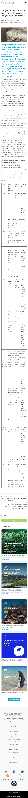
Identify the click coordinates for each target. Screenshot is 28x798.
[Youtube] (15, 726)
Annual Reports (14, 762)
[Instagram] (11, 726)
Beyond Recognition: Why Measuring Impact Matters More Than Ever (13, 659)
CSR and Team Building (14, 739)
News (14, 760)
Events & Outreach (14, 744)
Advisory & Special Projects (14, 742)
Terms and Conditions (17, 795)
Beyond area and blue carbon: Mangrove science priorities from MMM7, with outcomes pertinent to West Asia (12, 591)
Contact (14, 757)
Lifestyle (5, 22)
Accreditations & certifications (14, 767)
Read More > (5, 559)
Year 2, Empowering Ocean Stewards (13, 692)
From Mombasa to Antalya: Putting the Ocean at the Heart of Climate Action (13, 556)
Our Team (14, 755)
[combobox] (14, 515)
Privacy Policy (8, 795)
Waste (8, 23)
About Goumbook (14, 752)
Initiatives (14, 734)
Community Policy (11, 796)
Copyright (19, 796)
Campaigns (14, 736)
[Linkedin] (13, 726)
